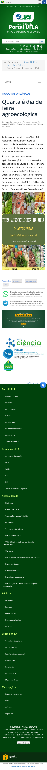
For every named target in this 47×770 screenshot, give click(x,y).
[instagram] (24, 46)
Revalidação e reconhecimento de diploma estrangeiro (20, 584)
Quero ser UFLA (11, 613)
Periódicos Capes (12, 564)
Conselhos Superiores (13, 641)
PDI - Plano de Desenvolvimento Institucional (22, 557)
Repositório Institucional (14, 577)
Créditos (8, 707)
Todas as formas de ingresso (16, 489)
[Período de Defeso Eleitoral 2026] (23, 318)
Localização (9, 667)
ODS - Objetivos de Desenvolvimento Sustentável (18, 543)
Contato (19, 52)
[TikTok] (34, 46)
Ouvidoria (9, 551)
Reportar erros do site (13, 694)
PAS (6, 476)
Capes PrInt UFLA (12, 509)
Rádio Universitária (12, 570)
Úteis (7, 701)
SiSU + (7, 469)
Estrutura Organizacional (15, 654)
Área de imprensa (31, 52)
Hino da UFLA (10, 673)
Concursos (9, 522)
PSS (6, 482)
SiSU (7, 463)
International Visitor (13, 620)
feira (5, 285)
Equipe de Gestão (25, 49)
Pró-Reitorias (10, 422)
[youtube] (41, 46)
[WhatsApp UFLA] (23, 293)
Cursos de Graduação (13, 456)
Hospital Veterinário (13, 535)
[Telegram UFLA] (23, 303)
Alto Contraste (26, 7)
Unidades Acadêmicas (13, 429)
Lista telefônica (23, 743)
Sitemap (37, 7)
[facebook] (20, 46)
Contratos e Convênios (14, 529)
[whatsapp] (28, 46)
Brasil (5, 2)
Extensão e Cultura (16, 65)
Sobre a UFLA (11, 49)
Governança (10, 435)
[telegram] (38, 46)
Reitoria (8, 416)
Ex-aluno (8, 626)
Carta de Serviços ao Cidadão (16, 516)
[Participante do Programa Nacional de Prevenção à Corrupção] (8, 365)
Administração (11, 647)
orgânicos (16, 281)
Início (25, 62)
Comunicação (10, 409)
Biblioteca (9, 503)
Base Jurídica (10, 660)
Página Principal (11, 396)
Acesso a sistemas (12, 442)
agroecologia (31, 281)
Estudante (9, 600)
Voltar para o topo (37, 383)
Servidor (8, 607)
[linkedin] (31, 46)
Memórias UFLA (11, 680)
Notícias (34, 62)
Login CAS (9, 714)
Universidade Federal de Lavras (23, 766)
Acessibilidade (12, 7)
